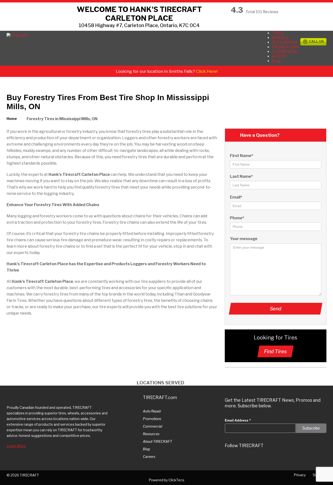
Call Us (316, 41)
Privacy (300, 475)
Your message (243, 238)
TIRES (277, 33)
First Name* (241, 155)
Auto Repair (152, 411)
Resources (151, 434)
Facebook (272, 460)
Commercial (152, 426)
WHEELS (280, 37)
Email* (236, 197)
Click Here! (206, 71)
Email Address (238, 420)
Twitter (229, 460)
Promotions (152, 419)
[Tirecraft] (17, 35)
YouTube (287, 460)
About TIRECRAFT (157, 441)
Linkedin (258, 460)
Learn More (16, 446)
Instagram (243, 460)
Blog (276, 61)
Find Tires (275, 351)
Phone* (237, 218)
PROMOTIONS (285, 47)
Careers (149, 456)
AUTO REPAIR (285, 42)
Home (12, 118)
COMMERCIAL (285, 51)
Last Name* (241, 176)
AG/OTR (279, 56)
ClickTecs (176, 480)
